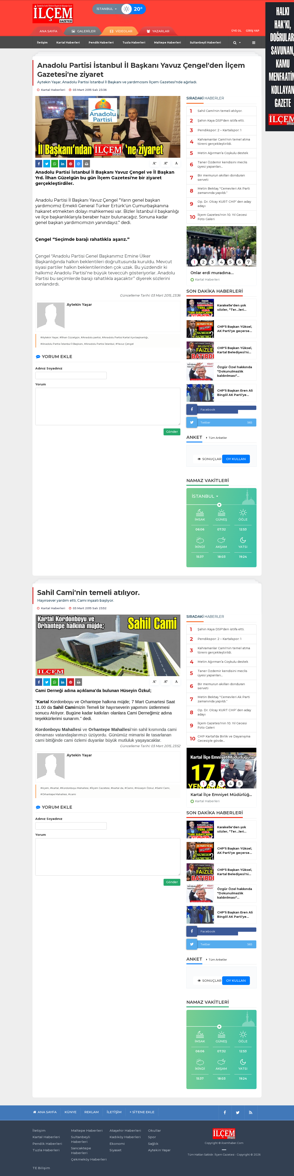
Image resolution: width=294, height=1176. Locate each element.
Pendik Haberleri (101, 42)
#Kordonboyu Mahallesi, (74, 788)
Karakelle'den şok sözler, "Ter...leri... (231, 307)
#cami (72, 794)
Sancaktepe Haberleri (81, 1150)
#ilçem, (45, 788)
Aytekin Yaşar (159, 1150)
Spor (152, 1137)
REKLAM (91, 1112)
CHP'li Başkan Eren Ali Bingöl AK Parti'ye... (235, 393)
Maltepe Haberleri (167, 42)
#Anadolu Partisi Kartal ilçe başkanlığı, (125, 337)
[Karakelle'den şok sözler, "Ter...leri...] (200, 308)
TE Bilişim (41, 1168)
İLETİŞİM (114, 1112)
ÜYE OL (236, 30)
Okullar (154, 1130)
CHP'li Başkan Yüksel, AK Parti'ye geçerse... (234, 329)
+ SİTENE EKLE (142, 1112)
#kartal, (54, 788)
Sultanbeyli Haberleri (205, 42)
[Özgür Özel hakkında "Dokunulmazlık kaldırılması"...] (200, 371)
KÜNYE (70, 1112)
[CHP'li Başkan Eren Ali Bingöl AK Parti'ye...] (200, 393)
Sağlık (153, 1144)
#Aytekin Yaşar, (49, 337)
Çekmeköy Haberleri (89, 1159)
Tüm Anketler (218, 437)
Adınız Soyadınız (48, 368)
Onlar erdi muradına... (212, 272)
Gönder (172, 432)
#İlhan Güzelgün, (70, 337)
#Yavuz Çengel (125, 343)
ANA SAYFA (48, 31)
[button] (108, 9)
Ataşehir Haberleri (125, 1130)
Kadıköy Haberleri (125, 1137)
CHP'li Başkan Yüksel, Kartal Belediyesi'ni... (234, 350)
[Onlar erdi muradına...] (221, 249)
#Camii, (129, 788)
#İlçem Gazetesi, (100, 788)
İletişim (42, 42)
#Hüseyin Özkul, (144, 788)
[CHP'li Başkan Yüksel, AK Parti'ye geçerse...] (200, 329)
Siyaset (115, 1150)
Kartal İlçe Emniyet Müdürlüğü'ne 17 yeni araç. (221, 794)
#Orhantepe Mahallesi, (54, 794)
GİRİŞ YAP (252, 30)
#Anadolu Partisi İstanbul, (99, 343)
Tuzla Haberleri (133, 42)
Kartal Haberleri (68, 42)
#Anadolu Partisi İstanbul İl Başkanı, (62, 343)
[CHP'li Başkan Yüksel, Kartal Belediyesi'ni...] (200, 350)
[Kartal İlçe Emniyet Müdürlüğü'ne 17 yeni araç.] (221, 771)
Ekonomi (117, 1144)
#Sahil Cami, (162, 788)
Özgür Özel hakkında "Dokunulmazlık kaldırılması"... (234, 371)
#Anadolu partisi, (91, 337)
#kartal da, (117, 788)
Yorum (40, 384)
